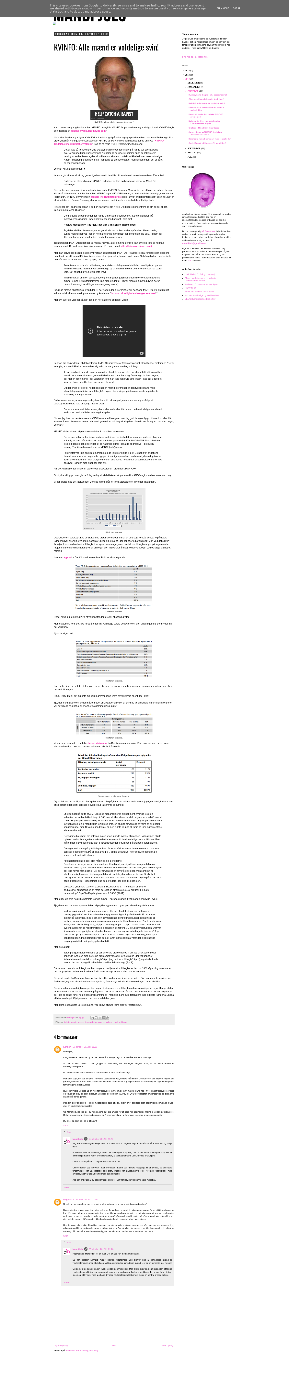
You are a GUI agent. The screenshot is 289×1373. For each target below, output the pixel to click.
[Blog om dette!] (96, 1018)
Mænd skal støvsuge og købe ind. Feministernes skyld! (201, 279)
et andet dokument (97, 743)
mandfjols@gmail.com (194, 243)
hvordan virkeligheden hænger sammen (133, 293)
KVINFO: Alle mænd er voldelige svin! (207, 103)
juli (190, 157)
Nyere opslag (61, 1345)
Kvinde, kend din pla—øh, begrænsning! (208, 95)
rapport (67, 557)
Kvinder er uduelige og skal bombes (202, 295)
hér (189, 260)
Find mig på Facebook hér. (195, 57)
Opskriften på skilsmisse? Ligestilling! (207, 143)
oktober (193, 91)
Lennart (67, 1047)
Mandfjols (78, 1139)
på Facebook (208, 231)
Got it (236, 8)
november (194, 87)
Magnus (67, 1199)
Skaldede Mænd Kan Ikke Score (204, 128)
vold (115, 1022)
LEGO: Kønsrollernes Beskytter (200, 299)
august (192, 152)
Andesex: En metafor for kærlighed (201, 284)
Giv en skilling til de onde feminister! (206, 99)
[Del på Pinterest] (107, 1018)
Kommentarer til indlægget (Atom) (82, 1350)
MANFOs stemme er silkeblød (199, 291)
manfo (74, 1022)
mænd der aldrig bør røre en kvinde (95, 1022)
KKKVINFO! (190, 288)
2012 (187, 79)
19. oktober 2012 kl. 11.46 (101, 1139)
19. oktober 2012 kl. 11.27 (85, 1047)
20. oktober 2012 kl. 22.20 (101, 1249)
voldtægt (123, 1022)
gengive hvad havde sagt (88, 130)
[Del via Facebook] (104, 1018)
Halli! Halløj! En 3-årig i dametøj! (200, 274)
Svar (65, 1125)
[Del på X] (100, 1018)
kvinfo (67, 1022)
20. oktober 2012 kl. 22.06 (85, 1199)
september (194, 148)
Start (114, 1345)
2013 (187, 75)
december (194, 83)
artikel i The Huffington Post (106, 197)
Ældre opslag (167, 1345)
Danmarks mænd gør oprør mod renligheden (210, 139)
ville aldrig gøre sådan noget (136, 246)
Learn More (222, 8)
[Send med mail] (92, 1018)
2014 (187, 70)
